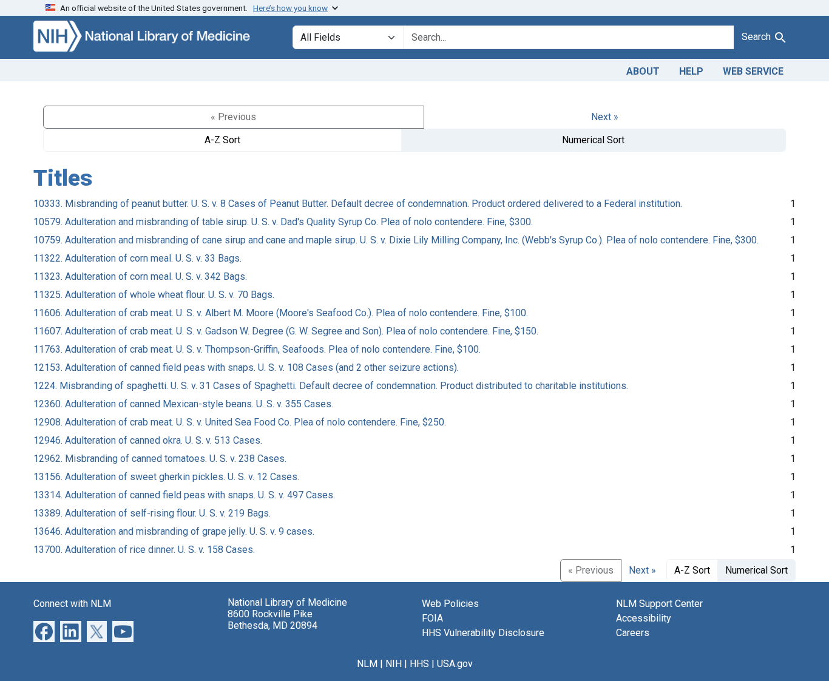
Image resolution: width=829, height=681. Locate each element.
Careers (632, 633)
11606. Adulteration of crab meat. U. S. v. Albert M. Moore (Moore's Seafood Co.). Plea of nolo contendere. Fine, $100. (280, 313)
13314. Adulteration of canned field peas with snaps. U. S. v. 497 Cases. (184, 495)
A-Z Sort (222, 140)
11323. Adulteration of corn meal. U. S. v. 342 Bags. (140, 276)
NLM (367, 663)
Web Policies (450, 603)
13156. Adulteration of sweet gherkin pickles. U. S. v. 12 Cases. (166, 477)
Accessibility (643, 618)
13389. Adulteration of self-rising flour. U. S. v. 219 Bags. (152, 513)
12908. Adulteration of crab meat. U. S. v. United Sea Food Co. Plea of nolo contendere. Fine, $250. (239, 422)
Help (691, 71)
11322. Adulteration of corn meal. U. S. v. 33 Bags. (137, 258)
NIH (393, 663)
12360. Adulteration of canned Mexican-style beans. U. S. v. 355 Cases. (183, 404)
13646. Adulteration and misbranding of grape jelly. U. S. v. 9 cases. (173, 531)
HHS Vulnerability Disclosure (483, 633)
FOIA (432, 618)
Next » (604, 117)
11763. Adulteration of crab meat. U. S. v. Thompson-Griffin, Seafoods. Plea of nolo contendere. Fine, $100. (257, 349)
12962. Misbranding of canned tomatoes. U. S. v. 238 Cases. (159, 458)
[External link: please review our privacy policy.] (44, 630)
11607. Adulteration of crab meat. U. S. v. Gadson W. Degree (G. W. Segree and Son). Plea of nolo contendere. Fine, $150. (285, 331)
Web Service (753, 71)
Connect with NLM (72, 603)
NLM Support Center (659, 603)
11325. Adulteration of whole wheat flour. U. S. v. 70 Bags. (153, 294)
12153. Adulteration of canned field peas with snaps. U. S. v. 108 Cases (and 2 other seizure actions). (246, 367)
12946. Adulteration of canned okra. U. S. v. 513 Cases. (147, 440)
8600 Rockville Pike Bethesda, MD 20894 (272, 619)
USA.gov (455, 663)
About (643, 71)
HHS (419, 663)
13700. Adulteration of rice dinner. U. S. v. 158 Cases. (144, 549)
